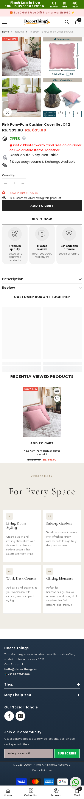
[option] (42, 12)
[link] (21, 363)
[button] (69, 113)
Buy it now (42, 219)
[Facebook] (9, 716)
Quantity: (8, 175)
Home (5, 31)
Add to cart (42, 206)
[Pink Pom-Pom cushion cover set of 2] (42, 412)
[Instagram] (20, 716)
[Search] (67, 22)
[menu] (4, 21)
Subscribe (67, 753)
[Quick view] (57, 391)
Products (19, 31)
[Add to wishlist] (57, 398)
